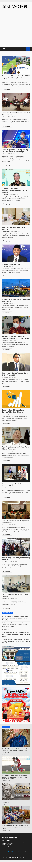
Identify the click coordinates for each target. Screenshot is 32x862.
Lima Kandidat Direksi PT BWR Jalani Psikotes (16, 583)
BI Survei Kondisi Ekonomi (16, 253)
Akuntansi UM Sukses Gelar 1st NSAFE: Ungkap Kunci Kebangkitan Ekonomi (16, 65)
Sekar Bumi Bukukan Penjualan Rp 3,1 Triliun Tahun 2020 (16, 362)
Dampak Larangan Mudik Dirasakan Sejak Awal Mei (16, 473)
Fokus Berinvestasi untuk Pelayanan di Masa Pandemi (16, 510)
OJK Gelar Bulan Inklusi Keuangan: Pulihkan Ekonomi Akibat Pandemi (16, 177)
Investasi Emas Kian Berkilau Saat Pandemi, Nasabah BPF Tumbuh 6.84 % (16, 325)
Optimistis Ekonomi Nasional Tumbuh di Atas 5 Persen (16, 102)
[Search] (24, 49)
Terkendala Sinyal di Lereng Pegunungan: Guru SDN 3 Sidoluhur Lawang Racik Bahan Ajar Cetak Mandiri (16, 634)
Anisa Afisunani (5, 451)
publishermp (5, 340)
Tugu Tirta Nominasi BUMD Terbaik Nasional (16, 216)
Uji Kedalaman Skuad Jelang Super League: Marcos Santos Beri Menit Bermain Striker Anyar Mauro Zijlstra (14, 624)
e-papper (28, 49)
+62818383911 (9, 844)
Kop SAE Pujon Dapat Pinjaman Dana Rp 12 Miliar (16, 547)
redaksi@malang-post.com (11, 846)
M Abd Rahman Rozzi (6, 80)
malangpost (4, 116)
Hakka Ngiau (5, 629)
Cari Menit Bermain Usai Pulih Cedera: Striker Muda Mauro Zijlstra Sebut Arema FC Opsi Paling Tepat (15, 618)
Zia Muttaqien (5, 194)
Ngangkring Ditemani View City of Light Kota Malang (16, 288)
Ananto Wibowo (5, 561)
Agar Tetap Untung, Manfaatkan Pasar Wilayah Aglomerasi (16, 436)
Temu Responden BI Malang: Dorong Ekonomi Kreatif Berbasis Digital (16, 139)
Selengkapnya (6, 89)
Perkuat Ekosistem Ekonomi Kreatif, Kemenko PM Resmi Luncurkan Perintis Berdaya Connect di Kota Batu (16, 641)
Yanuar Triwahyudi (6, 231)
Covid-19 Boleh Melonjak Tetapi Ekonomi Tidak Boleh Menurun (16, 399)
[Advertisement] (16, 28)
